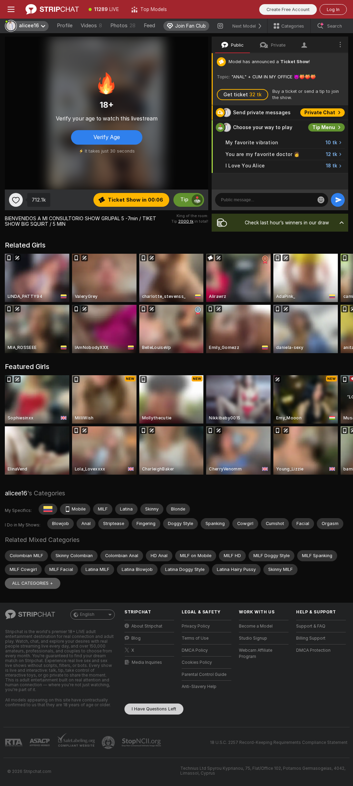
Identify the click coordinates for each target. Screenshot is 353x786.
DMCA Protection (313, 650)
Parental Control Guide (204, 674)
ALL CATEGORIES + (32, 583)
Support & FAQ (310, 626)
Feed (149, 25)
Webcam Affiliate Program (255, 653)
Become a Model (256, 626)
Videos (91, 25)
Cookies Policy (197, 662)
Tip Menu (323, 127)
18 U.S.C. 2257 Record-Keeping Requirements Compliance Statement (278, 742)
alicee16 (16, 493)
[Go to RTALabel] (14, 742)
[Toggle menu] (11, 9)
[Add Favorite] (16, 200)
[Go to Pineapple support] (109, 742)
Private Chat (319, 112)
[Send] (338, 200)
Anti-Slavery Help (199, 686)
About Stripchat (146, 626)
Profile (64, 25)
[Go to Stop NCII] (142, 742)
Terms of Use (195, 638)
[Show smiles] (321, 200)
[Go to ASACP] (40, 742)
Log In (333, 9)
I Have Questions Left (154, 708)
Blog (136, 638)
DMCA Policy (195, 650)
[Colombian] (48, 509)
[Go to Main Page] (52, 9)
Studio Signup (253, 638)
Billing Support (310, 638)
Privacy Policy (196, 626)
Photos (122, 25)
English (87, 614)
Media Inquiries (147, 662)
